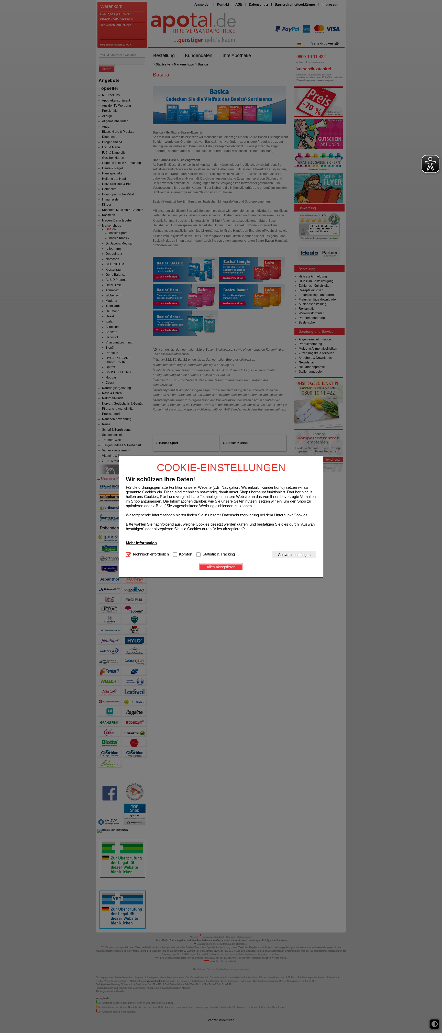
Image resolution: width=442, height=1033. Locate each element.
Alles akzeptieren (221, 567)
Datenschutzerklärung (240, 515)
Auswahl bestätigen (294, 554)
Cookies (300, 515)
